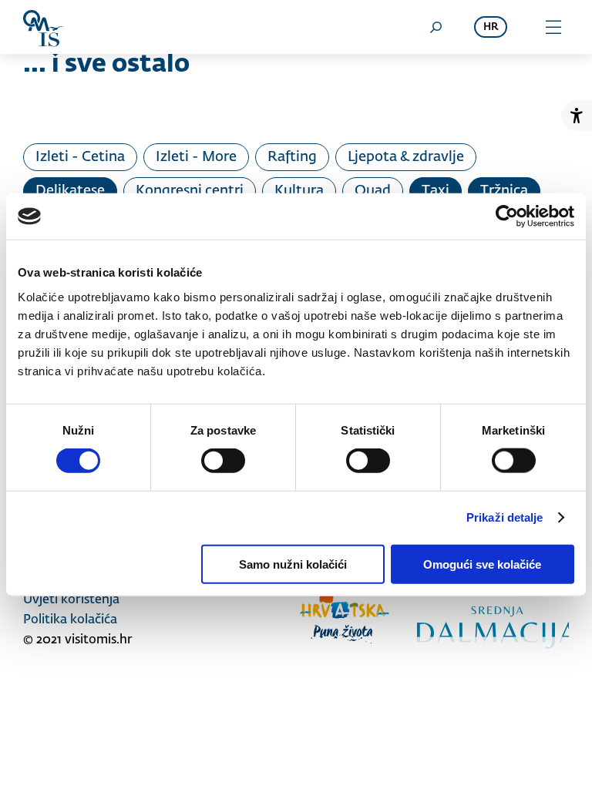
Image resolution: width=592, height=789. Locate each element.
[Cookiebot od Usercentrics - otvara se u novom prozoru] (506, 216)
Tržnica (504, 191)
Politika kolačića (70, 620)
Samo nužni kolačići (293, 563)
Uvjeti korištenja (71, 600)
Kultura (299, 191)
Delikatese (70, 191)
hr (490, 27)
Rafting (292, 157)
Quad (373, 191)
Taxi (435, 191)
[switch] (223, 460)
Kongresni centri (190, 191)
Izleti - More (196, 157)
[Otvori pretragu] (435, 27)
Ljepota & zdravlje (406, 157)
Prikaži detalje (504, 517)
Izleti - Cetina (80, 157)
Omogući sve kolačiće (482, 563)
